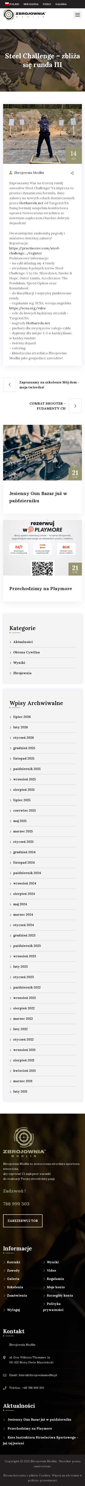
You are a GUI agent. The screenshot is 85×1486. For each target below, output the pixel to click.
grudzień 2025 (24, 748)
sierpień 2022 (24, 1008)
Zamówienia (17, 1295)
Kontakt (13, 1262)
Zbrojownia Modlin (29, 172)
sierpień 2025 (24, 790)
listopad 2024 (24, 862)
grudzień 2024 (24, 852)
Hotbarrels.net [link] (38, 323)
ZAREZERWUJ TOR (23, 1221)
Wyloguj (13, 1310)
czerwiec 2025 (24, 810)
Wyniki (19, 663)
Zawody (13, 1270)
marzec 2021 (22, 1081)
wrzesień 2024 (24, 883)
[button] (77, 14)
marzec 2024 (23, 914)
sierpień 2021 (23, 1060)
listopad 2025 (23, 758)
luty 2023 (20, 967)
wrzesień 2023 (24, 956)
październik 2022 (27, 987)
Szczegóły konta (60, 1295)
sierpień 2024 (24, 894)
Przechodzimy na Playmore (40, 588)
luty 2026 (20, 727)
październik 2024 (27, 873)
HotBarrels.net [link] (31, 203)
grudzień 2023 (24, 935)
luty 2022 (20, 1029)
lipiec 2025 (22, 800)
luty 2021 (20, 1091)
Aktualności (23, 642)
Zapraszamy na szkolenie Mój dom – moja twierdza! (49, 384)
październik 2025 (27, 769)
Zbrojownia (22, 673)
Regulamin (55, 1279)
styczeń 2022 (23, 1039)
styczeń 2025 (23, 842)
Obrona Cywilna (26, 652)
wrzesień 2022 (24, 998)
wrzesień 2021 (24, 1050)
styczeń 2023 (23, 977)
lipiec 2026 (22, 717)
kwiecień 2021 (24, 1071)
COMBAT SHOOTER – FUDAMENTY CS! (48, 405)
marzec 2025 (23, 831)
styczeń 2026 (23, 738)
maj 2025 (20, 821)
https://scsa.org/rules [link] (27, 308)
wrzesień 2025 (24, 779)
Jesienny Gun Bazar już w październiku (39, 1419)
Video (51, 1270)
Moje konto (56, 1287)
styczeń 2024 (23, 925)
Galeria (13, 1279)
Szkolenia (15, 1287)
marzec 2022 (23, 1019)
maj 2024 (20, 904)
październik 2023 (27, 946)
